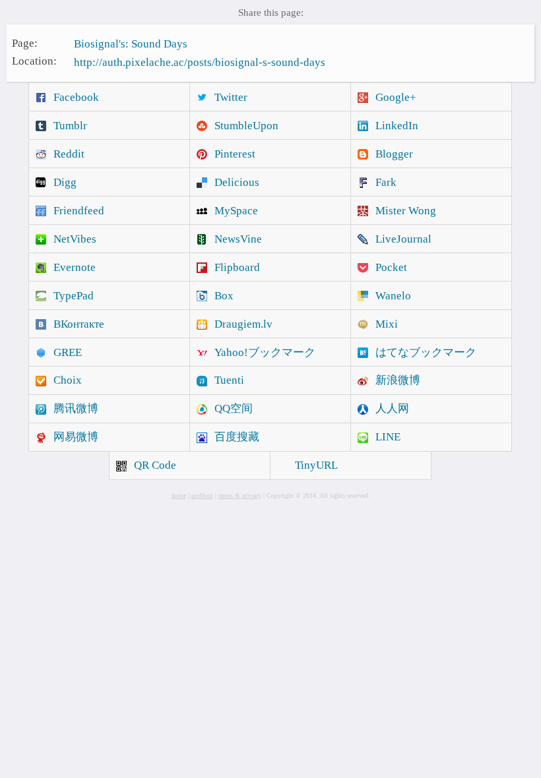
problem (202, 495)
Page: (25, 42)
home (179, 495)
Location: (34, 61)
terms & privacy (239, 495)
